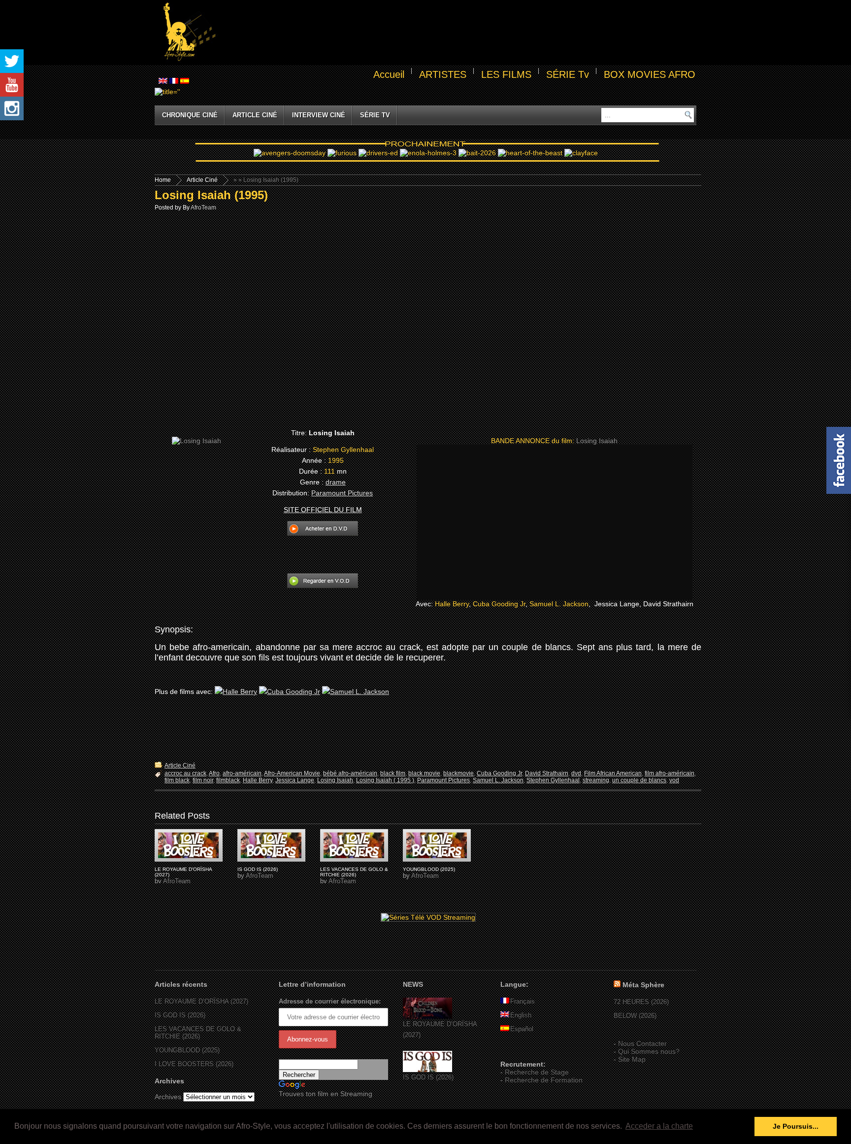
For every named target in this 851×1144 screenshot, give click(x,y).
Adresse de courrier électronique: (330, 1001)
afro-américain (242, 773)
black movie (424, 773)
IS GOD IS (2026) (257, 869)
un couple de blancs (639, 780)
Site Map (632, 1059)
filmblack (228, 780)
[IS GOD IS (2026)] (427, 1070)
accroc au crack (185, 773)
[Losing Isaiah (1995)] (189, 845)
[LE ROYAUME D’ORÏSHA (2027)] (427, 1016)
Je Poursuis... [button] (795, 1126)
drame (336, 482)
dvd (576, 773)
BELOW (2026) (635, 1015)
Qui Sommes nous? (649, 1051)
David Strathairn (546, 773)
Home (163, 179)
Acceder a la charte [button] (659, 1126)
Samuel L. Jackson (559, 604)
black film (392, 773)
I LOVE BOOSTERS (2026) (194, 1064)
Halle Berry (452, 604)
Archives (168, 1097)
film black (177, 780)
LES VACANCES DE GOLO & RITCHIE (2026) (354, 872)
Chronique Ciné (190, 115)
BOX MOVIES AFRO (649, 74)
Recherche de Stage (537, 1072)
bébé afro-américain (350, 773)
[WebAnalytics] (520, 1050)
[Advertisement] (458, 32)
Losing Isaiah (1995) (211, 195)
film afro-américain (669, 773)
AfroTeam (203, 207)
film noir (203, 780)
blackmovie (458, 773)
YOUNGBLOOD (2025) (429, 869)
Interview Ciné (318, 115)
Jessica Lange (294, 780)
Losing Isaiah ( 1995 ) (385, 780)
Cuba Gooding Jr (499, 604)
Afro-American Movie (292, 773)
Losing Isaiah (335, 780)
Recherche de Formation (544, 1080)
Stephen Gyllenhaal (553, 780)
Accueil (388, 74)
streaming (596, 780)
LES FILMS (506, 74)
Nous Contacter (642, 1043)
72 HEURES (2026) (641, 1001)
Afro (214, 773)
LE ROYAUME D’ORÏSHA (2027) (201, 1001)
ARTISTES (442, 74)
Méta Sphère (643, 985)
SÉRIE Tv (567, 74)
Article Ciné (254, 115)
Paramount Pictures (342, 493)
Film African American (613, 773)
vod (674, 780)
